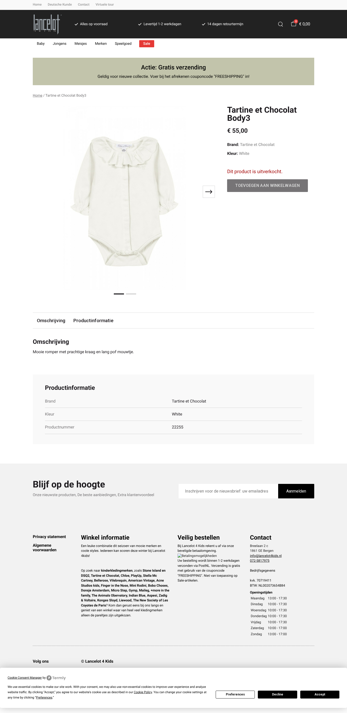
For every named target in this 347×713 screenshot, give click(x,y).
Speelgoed (123, 44)
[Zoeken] (280, 24)
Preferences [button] (44, 697)
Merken (101, 44)
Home (37, 5)
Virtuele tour (105, 5)
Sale (146, 44)
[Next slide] (209, 192)
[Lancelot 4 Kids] (47, 24)
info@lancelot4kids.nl (266, 556)
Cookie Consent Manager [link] (25, 677)
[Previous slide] (41, 192)
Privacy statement (49, 536)
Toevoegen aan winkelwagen (267, 185)
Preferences (235, 694)
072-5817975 (260, 561)
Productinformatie (93, 320)
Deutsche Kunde (60, 5)
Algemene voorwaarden (44, 547)
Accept (319, 694)
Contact (84, 5)
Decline (277, 694)
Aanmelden (296, 491)
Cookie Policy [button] (143, 692)
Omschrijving (51, 320)
